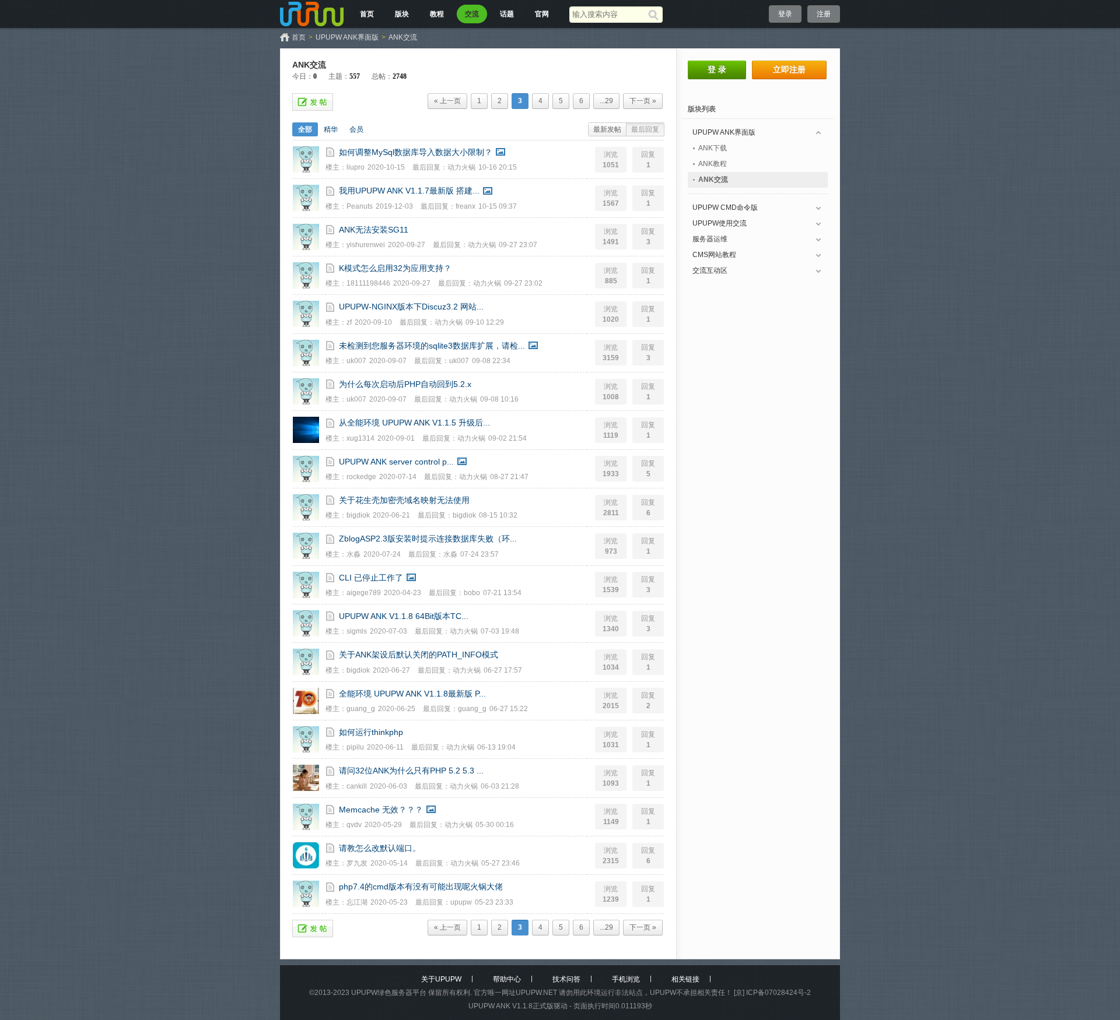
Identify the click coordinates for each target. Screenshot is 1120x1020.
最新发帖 (607, 129)
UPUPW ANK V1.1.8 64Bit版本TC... (403, 616)
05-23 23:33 (494, 902)
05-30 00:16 (494, 825)
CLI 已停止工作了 (371, 577)
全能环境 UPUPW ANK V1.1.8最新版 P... (412, 693)
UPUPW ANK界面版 (347, 37)
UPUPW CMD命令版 (725, 207)
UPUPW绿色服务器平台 (388, 993)
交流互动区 (709, 270)
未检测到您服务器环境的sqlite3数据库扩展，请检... (432, 345)
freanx (465, 206)
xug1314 (360, 438)
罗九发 (357, 863)
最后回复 (645, 129)
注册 (824, 14)
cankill (356, 786)
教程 (437, 14)
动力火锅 (461, 167)
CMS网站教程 (714, 255)
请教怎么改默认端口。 (380, 848)
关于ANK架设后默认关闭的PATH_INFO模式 (418, 654)
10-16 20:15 (497, 167)
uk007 (356, 361)
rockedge (361, 477)
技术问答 (566, 979)
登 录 (717, 69)
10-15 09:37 (497, 206)
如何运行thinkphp (371, 732)
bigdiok (358, 515)
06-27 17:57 (503, 670)
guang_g (360, 709)
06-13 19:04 (496, 747)
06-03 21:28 (500, 786)
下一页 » (642, 101)
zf (349, 322)
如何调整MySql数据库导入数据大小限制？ (415, 152)
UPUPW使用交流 (719, 223)
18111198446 (368, 283)
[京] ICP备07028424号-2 (772, 993)
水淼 (353, 554)
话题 (507, 14)
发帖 (312, 102)
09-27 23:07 (518, 245)
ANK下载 (712, 148)
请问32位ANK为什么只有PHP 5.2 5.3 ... (411, 770)
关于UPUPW (441, 979)
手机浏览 (626, 979)
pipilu (355, 747)
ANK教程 (712, 164)
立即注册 (789, 69)
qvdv (354, 825)
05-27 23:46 (500, 863)
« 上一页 (447, 101)
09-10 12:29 (485, 322)
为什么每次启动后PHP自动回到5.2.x (405, 384)
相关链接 (685, 979)
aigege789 (363, 593)
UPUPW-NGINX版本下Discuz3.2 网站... (411, 306)
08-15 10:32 (498, 515)
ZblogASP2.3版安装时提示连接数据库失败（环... (428, 538)
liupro (355, 167)
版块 (402, 14)
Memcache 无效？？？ (381, 809)
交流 (472, 14)
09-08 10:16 (499, 399)
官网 (542, 14)
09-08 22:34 (491, 361)
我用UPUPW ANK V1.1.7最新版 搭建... (409, 190)
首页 (367, 14)
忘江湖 (357, 902)
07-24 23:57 (479, 554)
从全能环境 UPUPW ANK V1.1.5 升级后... (414, 422)
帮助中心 (507, 979)
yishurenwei (365, 245)
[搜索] (655, 14)
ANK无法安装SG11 (373, 229)
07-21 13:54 (502, 593)
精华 (331, 129)
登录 (785, 14)
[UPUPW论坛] (312, 14)
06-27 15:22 (508, 709)
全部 (305, 129)
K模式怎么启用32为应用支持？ (395, 268)
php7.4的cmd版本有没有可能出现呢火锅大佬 (421, 886)
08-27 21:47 (509, 477)
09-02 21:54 (507, 438)
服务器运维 (709, 239)
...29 (606, 101)
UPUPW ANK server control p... (396, 461)
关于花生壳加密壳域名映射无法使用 (404, 500)
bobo (472, 593)
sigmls (356, 631)
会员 (356, 129)
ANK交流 (402, 37)
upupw (461, 902)
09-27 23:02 (523, 283)
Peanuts (359, 206)
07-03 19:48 (500, 631)
